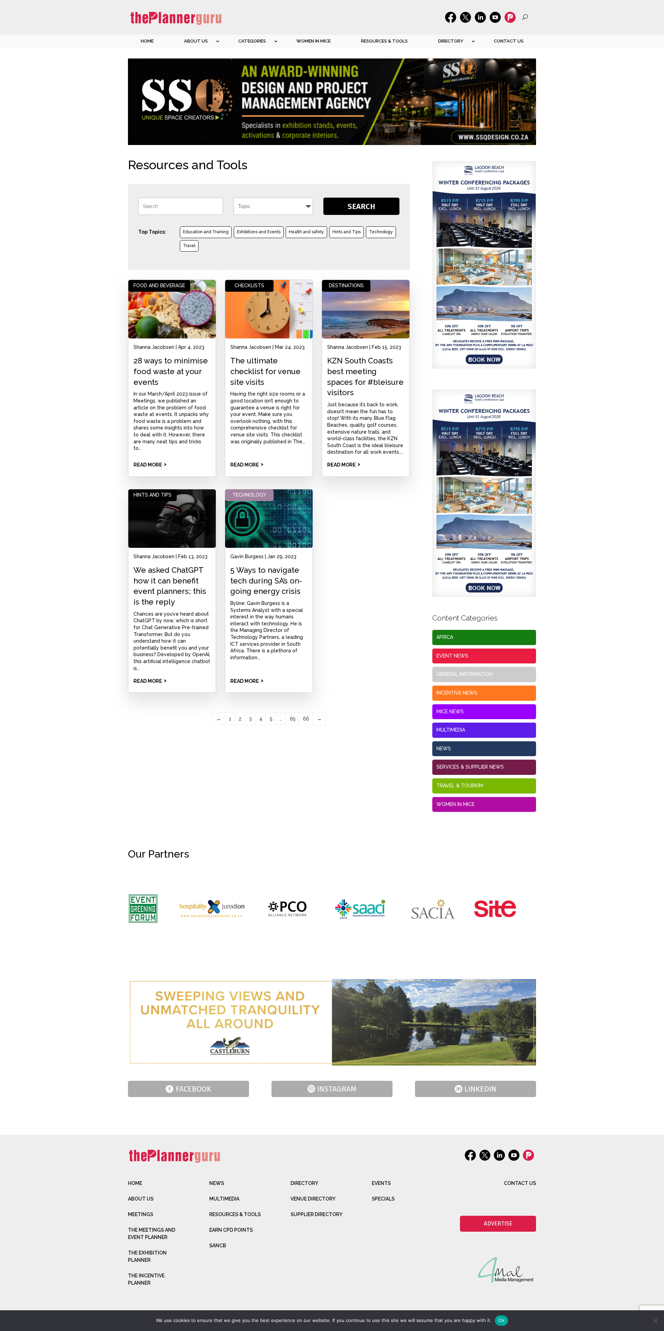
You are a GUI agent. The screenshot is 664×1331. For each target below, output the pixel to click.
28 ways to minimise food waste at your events (170, 371)
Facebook (193, 1089)
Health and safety (306, 231)
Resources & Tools (384, 41)
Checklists (249, 285)
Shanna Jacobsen (153, 347)
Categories (252, 41)
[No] (655, 1320)
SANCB (217, 1245)
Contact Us (509, 41)
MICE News (450, 711)
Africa (444, 637)
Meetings (140, 1214)
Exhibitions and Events (258, 231)
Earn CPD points (231, 1230)
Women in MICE (313, 41)
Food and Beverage (159, 285)
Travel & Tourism (459, 785)
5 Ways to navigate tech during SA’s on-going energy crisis (266, 580)
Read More (147, 465)
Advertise (498, 1223)
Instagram (337, 1089)
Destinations (346, 285)
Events (381, 1183)
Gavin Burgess (247, 556)
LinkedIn (480, 1089)
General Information (464, 674)
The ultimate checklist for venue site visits (265, 371)
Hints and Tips (346, 231)
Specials (383, 1199)
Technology (381, 231)
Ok (501, 1320)
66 (306, 719)
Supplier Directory (316, 1214)
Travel (189, 245)
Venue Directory (312, 1199)
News (443, 748)
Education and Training (206, 231)
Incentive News (456, 693)
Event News (452, 656)
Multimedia (450, 730)
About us (196, 41)
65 (292, 719)
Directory (450, 41)
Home (147, 41)
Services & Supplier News (470, 767)
